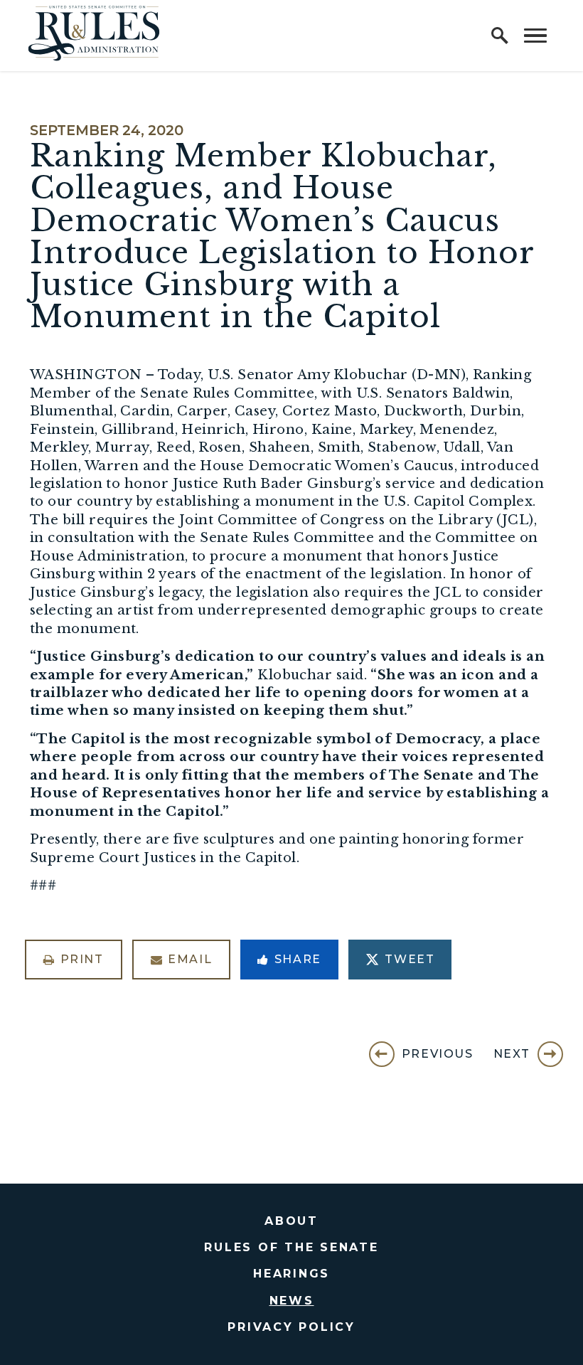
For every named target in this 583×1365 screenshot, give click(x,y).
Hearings (291, 1273)
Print (82, 959)
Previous (438, 1054)
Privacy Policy (291, 1327)
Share (297, 959)
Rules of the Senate (291, 1247)
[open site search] (500, 35)
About (291, 1221)
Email (190, 959)
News (291, 1300)
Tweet (409, 959)
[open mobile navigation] (535, 35)
